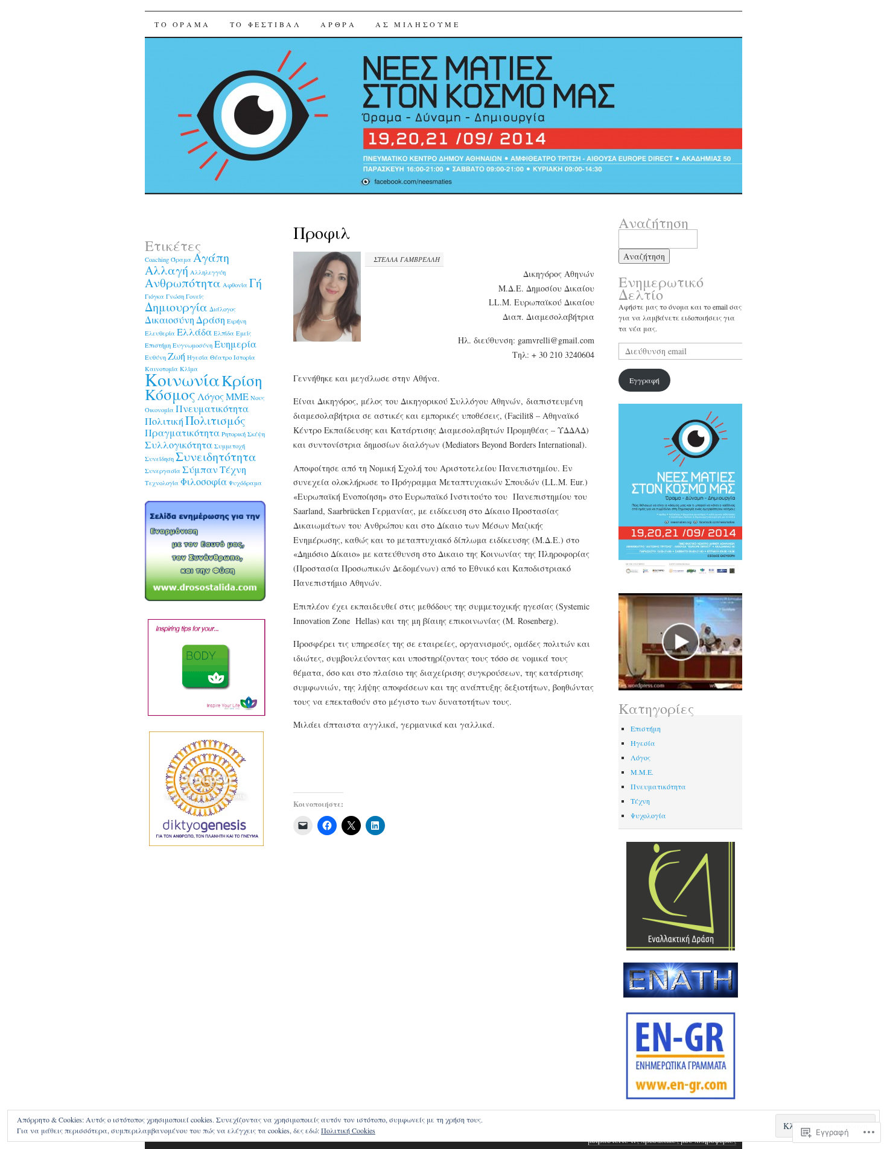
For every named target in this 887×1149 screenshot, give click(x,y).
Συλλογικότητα (178, 444)
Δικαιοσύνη (169, 319)
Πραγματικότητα (182, 432)
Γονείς (195, 296)
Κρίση (241, 380)
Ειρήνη (236, 321)
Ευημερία (235, 344)
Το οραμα (182, 24)
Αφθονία (235, 285)
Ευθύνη (155, 357)
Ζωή (176, 356)
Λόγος (210, 396)
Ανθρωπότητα (183, 283)
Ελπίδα (224, 333)
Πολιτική (164, 421)
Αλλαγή (166, 270)
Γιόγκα (154, 296)
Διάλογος (222, 309)
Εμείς (244, 333)
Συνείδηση (159, 458)
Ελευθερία (160, 333)
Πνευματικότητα (212, 408)
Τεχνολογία (162, 483)
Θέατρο (221, 357)
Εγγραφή (644, 380)
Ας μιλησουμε (417, 24)
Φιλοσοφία (203, 481)
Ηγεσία (197, 357)
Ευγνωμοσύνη (192, 345)
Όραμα (181, 259)
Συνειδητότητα (216, 456)
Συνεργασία (162, 470)
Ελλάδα (194, 332)
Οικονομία (159, 410)
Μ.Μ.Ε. (642, 772)
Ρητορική (233, 434)
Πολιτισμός (215, 420)
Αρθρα (338, 24)
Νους (257, 397)
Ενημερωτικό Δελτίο (661, 288)
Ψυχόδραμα (245, 483)
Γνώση (175, 296)
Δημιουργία (176, 307)
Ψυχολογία (648, 815)
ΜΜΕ (237, 396)
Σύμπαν (200, 469)
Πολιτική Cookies (348, 1130)
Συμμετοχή (229, 446)
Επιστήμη (158, 345)
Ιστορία (244, 357)
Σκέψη (256, 434)
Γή (255, 283)
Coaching (157, 259)
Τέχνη (233, 469)
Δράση (210, 319)
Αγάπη (211, 257)
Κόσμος (170, 394)
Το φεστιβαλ (266, 24)
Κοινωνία (182, 379)
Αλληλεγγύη (208, 272)
